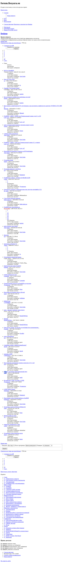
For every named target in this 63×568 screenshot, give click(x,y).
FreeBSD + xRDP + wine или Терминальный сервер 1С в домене (22, 142)
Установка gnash (8, 160)
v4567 (5, 426)
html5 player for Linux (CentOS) (12, 266)
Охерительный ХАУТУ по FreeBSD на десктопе (17, 283)
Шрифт (6, 318)
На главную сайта (6, 561)
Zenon (5, 126)
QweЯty (6, 329)
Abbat (5, 245)
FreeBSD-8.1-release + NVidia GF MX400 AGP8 (17, 177)
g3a (5, 364)
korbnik (6, 267)
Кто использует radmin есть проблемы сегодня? (17, 97)
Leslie (5, 179)
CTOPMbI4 (7, 302)
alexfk (5, 346)
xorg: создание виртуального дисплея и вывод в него (19, 125)
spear (5, 293)
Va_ (5, 417)
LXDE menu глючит (9, 389)
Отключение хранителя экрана (12, 257)
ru (4, 81)
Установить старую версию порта (13, 433)
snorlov (22, 94)
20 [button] (4, 59)
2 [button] (4, 51)
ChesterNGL (7, 355)
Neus (21, 289)
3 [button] (4, 53)
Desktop (4, 33)
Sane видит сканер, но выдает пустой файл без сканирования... (21, 327)
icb (4, 170)
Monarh (6, 108)
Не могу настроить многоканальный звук (15, 371)
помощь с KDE (8, 354)
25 (8, 217)
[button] (9, 45)
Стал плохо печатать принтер (12, 198)
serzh (5, 373)
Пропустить (4, 10)
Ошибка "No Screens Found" (12, 88)
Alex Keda (22, 76)
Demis (5, 98)
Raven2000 (7, 208)
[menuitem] (11, 15)
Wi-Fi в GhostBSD (9, 70)
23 (8, 214)
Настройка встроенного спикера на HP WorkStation (18, 151)
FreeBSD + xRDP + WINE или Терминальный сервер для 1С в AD (22, 116)
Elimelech (22, 175)
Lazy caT (6, 117)
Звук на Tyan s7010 (9, 79)
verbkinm (22, 298)
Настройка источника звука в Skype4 (14, 292)
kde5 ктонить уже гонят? (11, 226)
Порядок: (40, 445)
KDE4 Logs (7, 301)
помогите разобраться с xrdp (12, 424)
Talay (5, 408)
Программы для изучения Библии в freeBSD (16, 398)
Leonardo (6, 276)
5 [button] (4, 56)
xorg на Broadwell (9, 336)
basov (21, 439)
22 (8, 213)
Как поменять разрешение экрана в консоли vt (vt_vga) (19, 363)
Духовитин (23, 186)
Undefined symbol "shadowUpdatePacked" (15, 345)
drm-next (6, 235)
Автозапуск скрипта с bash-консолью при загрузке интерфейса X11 (23, 189)
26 (8, 219)
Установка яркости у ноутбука (12, 169)
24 (8, 216)
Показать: (5, 445)
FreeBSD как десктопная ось (12, 207)
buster (5, 161)
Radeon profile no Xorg (10, 415)
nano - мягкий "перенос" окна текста (14, 310)
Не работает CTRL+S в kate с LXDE (14, 380)
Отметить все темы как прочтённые (11, 43)
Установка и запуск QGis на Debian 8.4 (15, 407)
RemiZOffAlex (24, 316)
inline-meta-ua (7, 199)
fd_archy (6, 191)
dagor (5, 434)
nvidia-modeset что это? (10, 274)
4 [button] (4, 54)
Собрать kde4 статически (11, 133)
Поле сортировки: (20, 445)
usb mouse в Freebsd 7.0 (10, 244)
